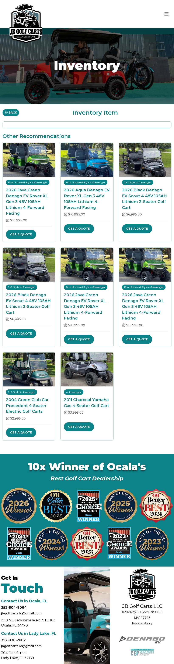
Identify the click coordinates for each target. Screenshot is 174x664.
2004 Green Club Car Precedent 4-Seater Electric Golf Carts (27, 405)
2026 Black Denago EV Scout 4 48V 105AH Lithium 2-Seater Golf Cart (144, 199)
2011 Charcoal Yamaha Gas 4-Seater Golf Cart (86, 402)
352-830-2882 (13, 640)
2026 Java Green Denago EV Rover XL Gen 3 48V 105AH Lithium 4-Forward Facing (27, 202)
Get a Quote (21, 234)
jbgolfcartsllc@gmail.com (21, 613)
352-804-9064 (14, 608)
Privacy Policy (142, 623)
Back (12, 112)
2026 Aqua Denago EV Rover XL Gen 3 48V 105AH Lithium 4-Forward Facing (86, 199)
